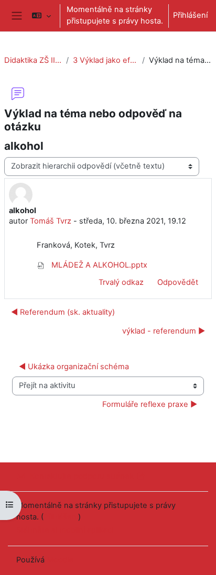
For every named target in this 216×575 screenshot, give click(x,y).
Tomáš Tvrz (50, 221)
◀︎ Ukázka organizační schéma (74, 366)
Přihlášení (190, 15)
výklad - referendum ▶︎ (163, 331)
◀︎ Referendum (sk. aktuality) (63, 312)
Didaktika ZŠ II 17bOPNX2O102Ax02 (33, 60)
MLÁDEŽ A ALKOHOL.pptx (98, 265)
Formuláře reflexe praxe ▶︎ (149, 404)
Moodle (60, 560)
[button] (41, 15)
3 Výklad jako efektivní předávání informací (105, 60)
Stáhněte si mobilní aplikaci (64, 530)
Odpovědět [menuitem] (177, 282)
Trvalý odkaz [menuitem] (121, 282)
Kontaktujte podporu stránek (82, 476)
